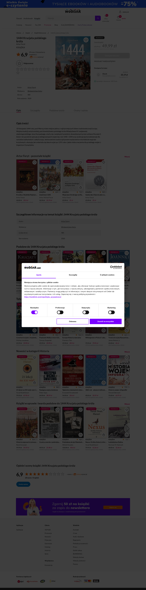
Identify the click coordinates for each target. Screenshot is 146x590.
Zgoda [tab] (38, 275)
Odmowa (72, 321)
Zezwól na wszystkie (105, 321)
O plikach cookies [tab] (107, 275)
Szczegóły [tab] (73, 275)
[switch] (60, 312)
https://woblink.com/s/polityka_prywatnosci (42, 297)
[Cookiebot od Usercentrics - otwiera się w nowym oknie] (112, 267)
